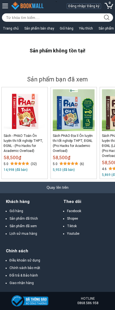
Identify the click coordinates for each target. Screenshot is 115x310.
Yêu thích (86, 28)
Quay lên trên (57, 187)
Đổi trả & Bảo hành (23, 275)
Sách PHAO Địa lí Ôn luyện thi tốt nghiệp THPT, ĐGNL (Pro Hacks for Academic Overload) (73, 143)
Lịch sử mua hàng (23, 234)
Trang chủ (11, 28)
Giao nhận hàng (21, 283)
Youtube (73, 234)
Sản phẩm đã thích (23, 219)
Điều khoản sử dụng (24, 260)
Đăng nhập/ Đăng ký (83, 6)
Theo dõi (72, 201)
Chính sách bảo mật (24, 268)
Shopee (72, 219)
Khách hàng (18, 201)
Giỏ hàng (66, 28)
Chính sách (17, 250)
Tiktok (72, 226)
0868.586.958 (88, 303)
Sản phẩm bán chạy (39, 28)
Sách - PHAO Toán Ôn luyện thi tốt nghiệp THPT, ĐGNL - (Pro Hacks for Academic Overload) (23, 143)
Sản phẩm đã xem (23, 226)
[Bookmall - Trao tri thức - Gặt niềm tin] (30, 301)
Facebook (74, 211)
